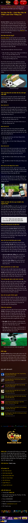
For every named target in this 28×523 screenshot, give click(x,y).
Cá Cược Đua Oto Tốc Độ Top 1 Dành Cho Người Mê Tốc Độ (15, 380)
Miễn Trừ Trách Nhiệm (7, 478)
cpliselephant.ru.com (12, 503)
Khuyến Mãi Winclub (7, 485)
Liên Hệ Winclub (6, 480)
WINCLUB (11, 492)
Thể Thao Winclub (11, 7)
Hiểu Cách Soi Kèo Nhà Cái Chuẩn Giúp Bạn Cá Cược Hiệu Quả (15, 396)
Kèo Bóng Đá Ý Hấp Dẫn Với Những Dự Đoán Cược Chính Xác (16, 413)
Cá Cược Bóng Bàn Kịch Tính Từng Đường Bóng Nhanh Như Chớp (15, 374)
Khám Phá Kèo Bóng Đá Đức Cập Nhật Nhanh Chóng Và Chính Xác (14, 402)
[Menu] (2, 2)
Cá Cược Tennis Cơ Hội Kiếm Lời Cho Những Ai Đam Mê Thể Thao (15, 408)
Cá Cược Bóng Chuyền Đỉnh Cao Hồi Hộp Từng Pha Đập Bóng (15, 385)
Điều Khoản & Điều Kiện (8, 475)
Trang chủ (3, 7)
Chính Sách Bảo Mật (7, 473)
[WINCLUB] (8, 2)
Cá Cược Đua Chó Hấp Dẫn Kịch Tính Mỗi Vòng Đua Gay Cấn (15, 391)
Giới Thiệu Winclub (6, 470)
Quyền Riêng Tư (6, 482)
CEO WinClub (4, 463)
